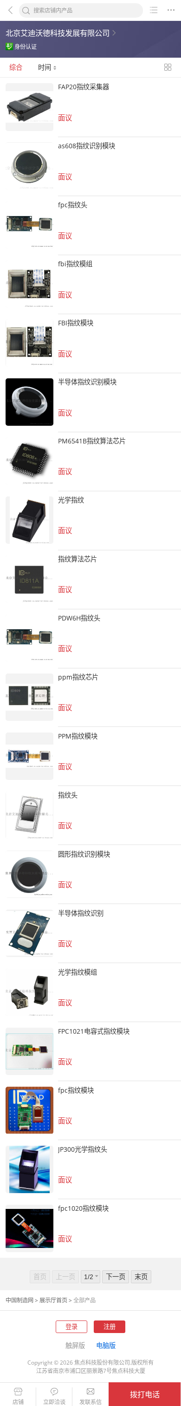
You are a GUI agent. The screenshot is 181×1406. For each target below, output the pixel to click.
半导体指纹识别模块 (87, 381)
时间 (45, 67)
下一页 (115, 1276)
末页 (141, 1276)
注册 (109, 1326)
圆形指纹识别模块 (84, 854)
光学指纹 (71, 499)
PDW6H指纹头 (79, 618)
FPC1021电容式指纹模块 (93, 1031)
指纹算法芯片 (77, 558)
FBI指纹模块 (75, 322)
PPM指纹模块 (77, 736)
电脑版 (106, 1345)
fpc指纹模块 (76, 1090)
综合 (15, 67)
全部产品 (84, 1300)
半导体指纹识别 (80, 913)
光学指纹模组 (77, 972)
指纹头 (68, 795)
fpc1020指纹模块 (83, 1208)
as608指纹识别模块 (86, 145)
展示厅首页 (53, 1300)
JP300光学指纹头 (82, 1149)
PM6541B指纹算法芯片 (92, 440)
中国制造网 (19, 1300)
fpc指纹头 (72, 204)
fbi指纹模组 (75, 263)
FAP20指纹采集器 (83, 86)
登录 (71, 1326)
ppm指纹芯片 (78, 677)
